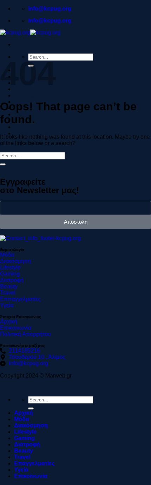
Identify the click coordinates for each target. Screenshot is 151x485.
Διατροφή (27, 444)
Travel (22, 457)
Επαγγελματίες (34, 463)
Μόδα (21, 419)
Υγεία (21, 127)
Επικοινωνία (30, 133)
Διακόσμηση (31, 425)
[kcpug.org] (30, 32)
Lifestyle (25, 432)
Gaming (24, 95)
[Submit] (3, 164)
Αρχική (23, 413)
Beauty (23, 451)
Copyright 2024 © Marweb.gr (36, 376)
